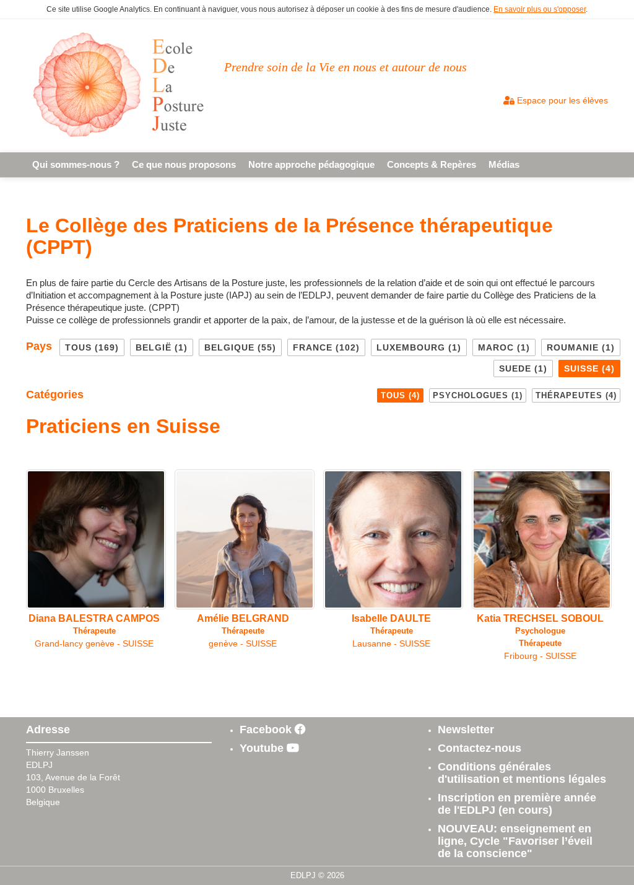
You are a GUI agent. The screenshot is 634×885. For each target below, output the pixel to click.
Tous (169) (92, 347)
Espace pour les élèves (561, 100)
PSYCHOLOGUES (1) (478, 395)
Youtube (263, 748)
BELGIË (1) (162, 347)
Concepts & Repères (431, 164)
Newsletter (466, 729)
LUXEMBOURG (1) (418, 347)
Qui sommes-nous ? (75, 164)
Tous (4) (400, 395)
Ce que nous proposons (184, 164)
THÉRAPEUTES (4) (576, 395)
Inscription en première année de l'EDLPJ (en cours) (517, 803)
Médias (504, 164)
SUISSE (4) (589, 368)
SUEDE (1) (523, 368)
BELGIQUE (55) (240, 347)
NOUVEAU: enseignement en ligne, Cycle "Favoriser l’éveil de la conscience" (515, 841)
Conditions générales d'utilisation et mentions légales (522, 773)
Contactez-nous (479, 748)
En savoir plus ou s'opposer (539, 9)
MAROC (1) (504, 347)
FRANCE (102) (326, 347)
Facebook (267, 729)
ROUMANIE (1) (581, 347)
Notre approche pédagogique (311, 164)
